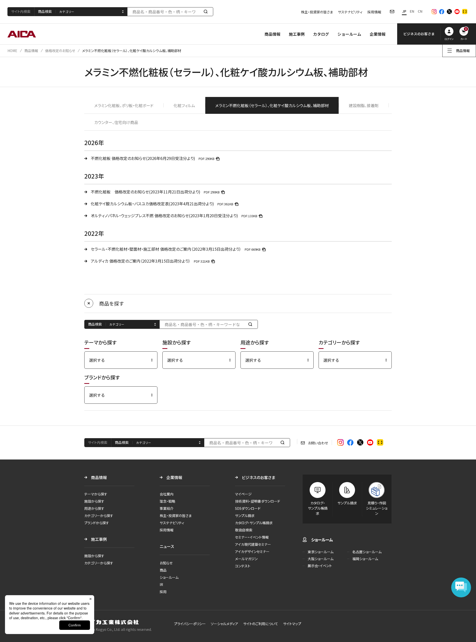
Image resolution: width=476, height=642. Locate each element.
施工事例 (297, 34)
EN (412, 11)
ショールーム (349, 34)
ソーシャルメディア (224, 623)
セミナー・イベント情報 (252, 537)
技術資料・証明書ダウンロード (257, 501)
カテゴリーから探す (98, 515)
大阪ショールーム (320, 558)
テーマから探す (95, 493)
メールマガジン (246, 558)
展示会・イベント (320, 565)
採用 (163, 591)
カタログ (321, 34)
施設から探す (94, 501)
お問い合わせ (318, 442)
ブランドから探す (96, 522)
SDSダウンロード (248, 508)
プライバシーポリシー (190, 623)
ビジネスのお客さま (258, 477)
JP (404, 11)
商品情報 (272, 34)
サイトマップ (292, 623)
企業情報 (378, 34)
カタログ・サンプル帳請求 (254, 522)
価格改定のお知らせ (60, 50)
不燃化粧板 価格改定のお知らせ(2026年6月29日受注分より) (152, 158)
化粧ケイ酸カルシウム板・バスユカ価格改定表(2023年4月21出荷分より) (162, 204)
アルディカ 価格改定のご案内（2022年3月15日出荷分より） (150, 261)
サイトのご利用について (260, 623)
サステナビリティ (350, 11)
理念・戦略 (167, 501)
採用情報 (374, 11)
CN (420, 11)
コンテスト (242, 565)
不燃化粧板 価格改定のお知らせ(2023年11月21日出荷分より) (155, 192)
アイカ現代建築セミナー (253, 544)
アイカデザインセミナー (252, 551)
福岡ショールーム (365, 558)
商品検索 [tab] (45, 11)
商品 (163, 570)
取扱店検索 (243, 529)
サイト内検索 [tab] (20, 11)
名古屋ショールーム (367, 551)
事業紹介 (167, 508)
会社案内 (167, 493)
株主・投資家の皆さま (317, 11)
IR (161, 584)
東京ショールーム (320, 551)
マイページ (243, 493)
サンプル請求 (245, 515)
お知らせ (166, 562)
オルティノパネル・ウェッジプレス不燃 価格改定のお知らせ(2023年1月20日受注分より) (174, 215)
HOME (12, 50)
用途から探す (94, 508)
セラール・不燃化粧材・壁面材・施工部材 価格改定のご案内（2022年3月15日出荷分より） (176, 249)
